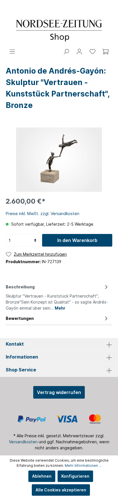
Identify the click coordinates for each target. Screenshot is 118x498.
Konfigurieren (75, 476)
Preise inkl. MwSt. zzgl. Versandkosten (42, 213)
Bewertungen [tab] (20, 318)
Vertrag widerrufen (59, 392)
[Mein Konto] (79, 51)
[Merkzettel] (92, 51)
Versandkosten (23, 441)
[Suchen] (66, 51)
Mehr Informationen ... (83, 465)
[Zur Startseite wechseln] (59, 31)
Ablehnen (42, 476)
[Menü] (12, 51)
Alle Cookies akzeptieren (61, 489)
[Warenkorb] (105, 51)
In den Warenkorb (77, 240)
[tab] (57, 296)
